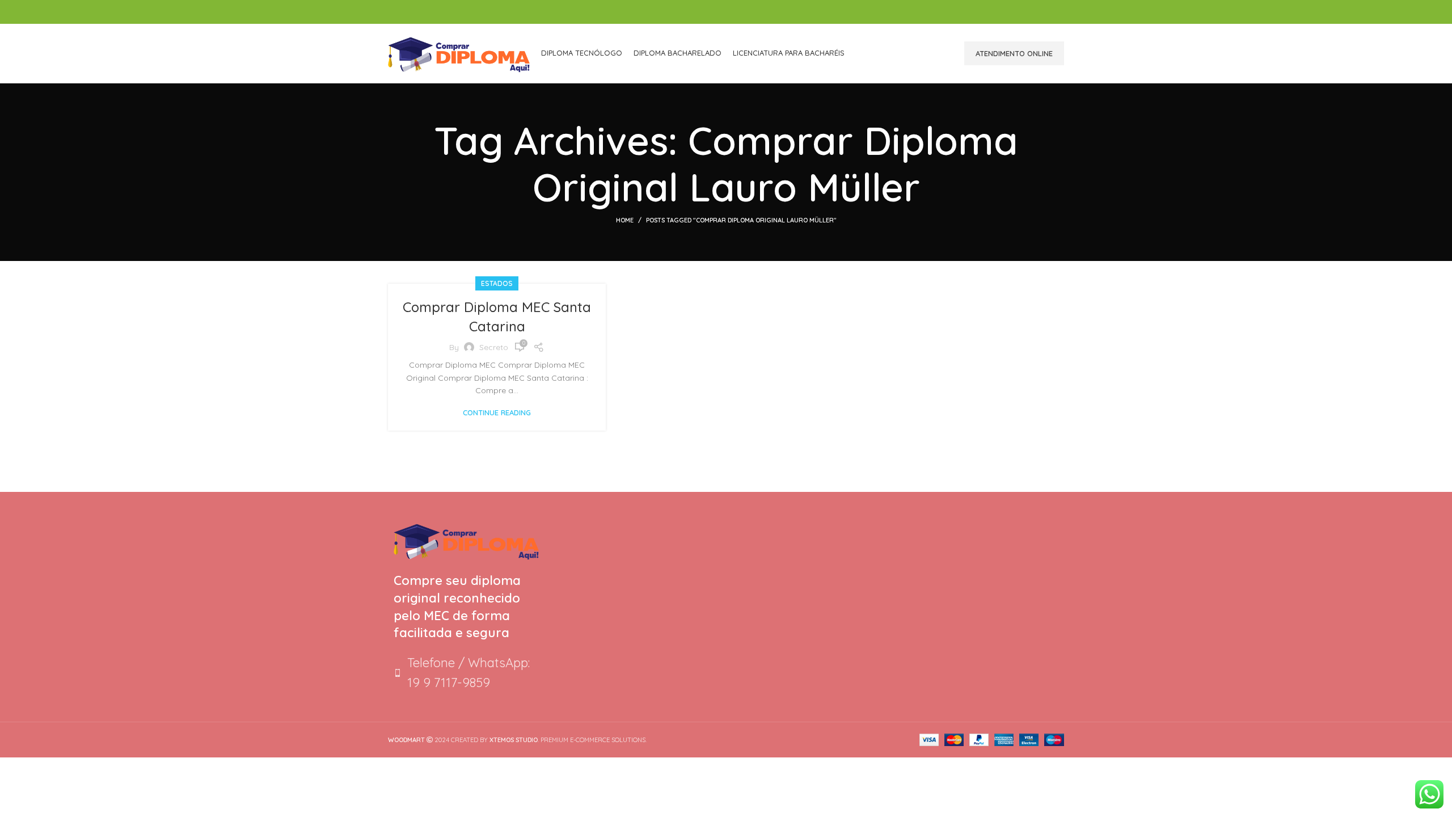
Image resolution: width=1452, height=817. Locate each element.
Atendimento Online (1014, 53)
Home (625, 220)
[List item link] (466, 673)
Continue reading (497, 412)
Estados (497, 283)
